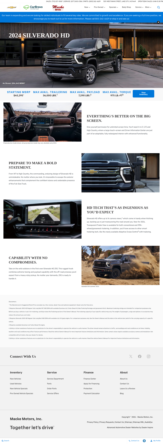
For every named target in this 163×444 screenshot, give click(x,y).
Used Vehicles (15, 384)
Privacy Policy (92, 422)
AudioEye (148, 422)
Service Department (55, 379)
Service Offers (53, 394)
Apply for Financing (91, 384)
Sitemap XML (138, 422)
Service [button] (138, 7)
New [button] (86, 7)
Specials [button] (112, 7)
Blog (122, 394)
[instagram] (148, 356)
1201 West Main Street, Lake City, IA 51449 (119, 1)
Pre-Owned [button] (98, 7)
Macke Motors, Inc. (145, 417)
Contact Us (124, 384)
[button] (158, 7)
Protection (88, 389)
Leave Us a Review (127, 389)
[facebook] (139, 356)
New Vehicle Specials (18, 389)
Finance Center (90, 379)
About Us (123, 379)
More (147, 7)
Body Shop (126, 7)
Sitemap (128, 422)
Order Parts (52, 389)
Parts (49, 384)
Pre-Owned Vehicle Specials (21, 394)
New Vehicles (15, 379)
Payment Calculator (92, 394)
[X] (130, 356)
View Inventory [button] (143, 93)
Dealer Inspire (147, 428)
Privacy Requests (106, 422)
